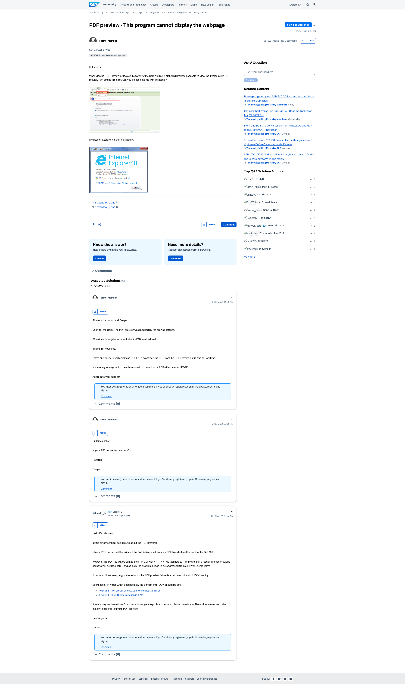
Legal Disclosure (159, 679)
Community (109, 4)
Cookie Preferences (207, 679)
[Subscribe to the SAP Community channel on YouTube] (285, 679)
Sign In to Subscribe (298, 25)
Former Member (108, 41)
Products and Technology (133, 4)
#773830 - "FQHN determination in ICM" (121, 595)
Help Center (207, 4)
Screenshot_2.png (105, 202)
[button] (302, 41)
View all (248, 257)
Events (193, 4)
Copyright (143, 679)
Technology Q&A (152, 13)
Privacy (116, 679)
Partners (182, 4)
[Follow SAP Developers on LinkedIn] (290, 679)
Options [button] (313, 25)
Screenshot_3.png (105, 207)
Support (189, 679)
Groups (154, 4)
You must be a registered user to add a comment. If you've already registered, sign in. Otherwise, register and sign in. (160, 388)
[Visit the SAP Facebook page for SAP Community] (273, 679)
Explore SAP (296, 4)
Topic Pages (224, 4)
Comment (229, 224)
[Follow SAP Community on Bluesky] (279, 679)
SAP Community (96, 13)
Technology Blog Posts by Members (266, 104)
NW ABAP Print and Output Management (107, 55)
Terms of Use (129, 679)
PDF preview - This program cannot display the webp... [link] (185, 13)
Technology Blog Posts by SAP (263, 133)
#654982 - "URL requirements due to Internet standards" (130, 590)
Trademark (176, 679)
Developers (168, 4)
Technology (136, 13)
